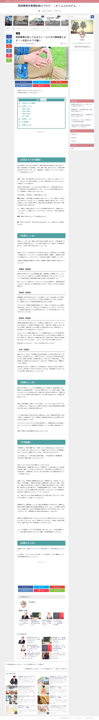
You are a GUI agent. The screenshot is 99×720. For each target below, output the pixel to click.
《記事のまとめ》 (25, 125)
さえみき (65, 43)
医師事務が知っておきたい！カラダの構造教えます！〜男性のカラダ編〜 (45, 668)
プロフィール (58, 10)
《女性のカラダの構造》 (27, 103)
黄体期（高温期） (26, 113)
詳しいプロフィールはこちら (82, 46)
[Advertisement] (41, 143)
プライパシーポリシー (47, 10)
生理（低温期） (26, 116)
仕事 (39, 10)
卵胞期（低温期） (26, 108)
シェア (9, 37)
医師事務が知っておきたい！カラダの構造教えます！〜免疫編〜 (26, 664)
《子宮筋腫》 (24, 122)
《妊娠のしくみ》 (25, 119)
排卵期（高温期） (26, 111)
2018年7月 (73, 141)
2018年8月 (73, 137)
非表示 (43, 99)
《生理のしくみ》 (25, 106)
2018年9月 (73, 134)
